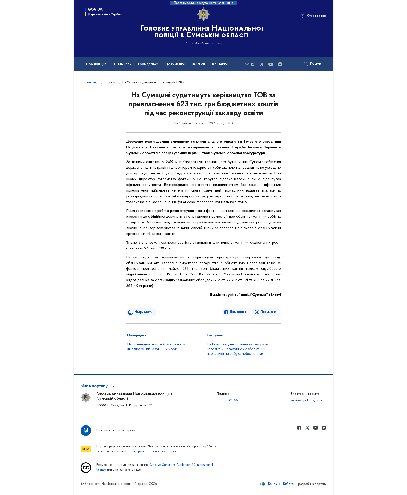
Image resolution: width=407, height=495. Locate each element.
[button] (98, 386)
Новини (110, 82)
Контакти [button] (220, 64)
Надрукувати (143, 312)
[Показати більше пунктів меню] (247, 64)
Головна (91, 82)
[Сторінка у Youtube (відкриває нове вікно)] (270, 64)
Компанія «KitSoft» (281, 484)
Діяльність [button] (122, 64)
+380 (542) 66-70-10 (231, 400)
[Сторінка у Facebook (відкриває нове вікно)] (252, 64)
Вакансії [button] (198, 64)
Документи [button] (175, 64)
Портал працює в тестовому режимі (150, 451)
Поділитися (238, 312)
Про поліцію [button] (96, 64)
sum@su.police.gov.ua (306, 400)
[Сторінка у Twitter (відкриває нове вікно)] (261, 64)
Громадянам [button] (148, 64)
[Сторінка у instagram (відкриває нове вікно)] (280, 64)
